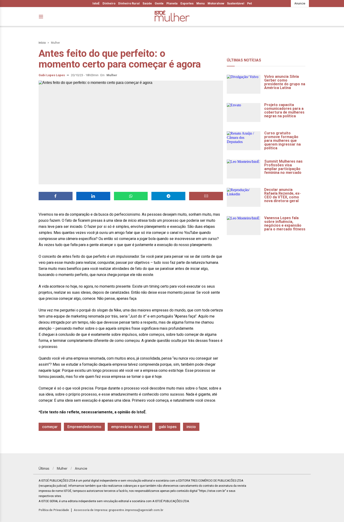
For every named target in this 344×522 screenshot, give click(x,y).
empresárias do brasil (130, 427)
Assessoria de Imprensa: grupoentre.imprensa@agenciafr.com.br (118, 510)
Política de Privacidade (54, 510)
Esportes (187, 3)
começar (50, 427)
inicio (191, 427)
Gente (159, 3)
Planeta (172, 3)
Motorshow (216, 3)
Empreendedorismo (84, 427)
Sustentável (235, 3)
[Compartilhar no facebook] (56, 196)
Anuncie (299, 3)
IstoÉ (96, 3)
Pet (249, 3)
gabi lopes (168, 427)
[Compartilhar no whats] (131, 196)
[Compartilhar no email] (206, 196)
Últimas (44, 468)
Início (42, 42)
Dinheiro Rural (129, 3)
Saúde (147, 3)
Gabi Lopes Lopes (52, 75)
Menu (200, 3)
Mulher (55, 42)
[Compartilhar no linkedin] (93, 196)
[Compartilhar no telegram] (168, 196)
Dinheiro (108, 3)
